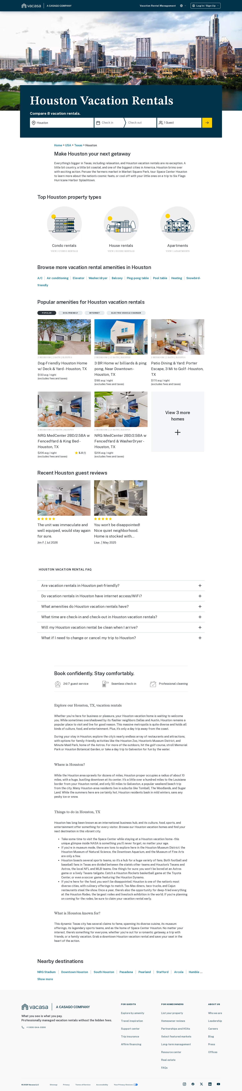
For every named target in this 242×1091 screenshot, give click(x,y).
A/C (40, 278)
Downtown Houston (74, 972)
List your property (172, 1013)
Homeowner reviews (173, 1021)
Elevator (79, 278)
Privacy (66, 1085)
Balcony (117, 278)
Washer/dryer (98, 278)
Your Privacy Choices (123, 1085)
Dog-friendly (70, 313)
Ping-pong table (138, 278)
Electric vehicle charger (126, 313)
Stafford (162, 972)
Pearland (145, 972)
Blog (211, 1036)
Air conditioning (58, 278)
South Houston (104, 972)
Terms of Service (83, 1085)
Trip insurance (130, 1036)
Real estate (168, 1060)
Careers (213, 1028)
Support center (130, 1028)
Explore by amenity (132, 1013)
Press (211, 1044)
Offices (212, 1052)
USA (68, 145)
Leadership (215, 1021)
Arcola (178, 972)
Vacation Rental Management (158, 5)
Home (58, 145)
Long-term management (176, 1044)
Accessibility (102, 1085)
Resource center (171, 1052)
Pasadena (126, 972)
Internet (94, 313)
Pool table (160, 278)
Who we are (215, 1013)
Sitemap (53, 1085)
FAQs (164, 1067)
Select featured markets (176, 1036)
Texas (78, 145)
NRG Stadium (46, 972)
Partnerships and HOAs (175, 1028)
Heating (176, 278)
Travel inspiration (132, 1021)
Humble (194, 972)
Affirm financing (131, 1044)
